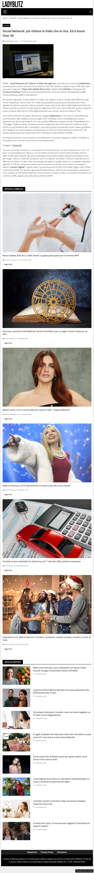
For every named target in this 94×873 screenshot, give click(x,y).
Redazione (32, 852)
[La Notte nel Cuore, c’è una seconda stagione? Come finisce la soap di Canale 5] (16, 831)
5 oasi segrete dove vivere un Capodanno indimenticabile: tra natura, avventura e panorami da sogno (61, 780)
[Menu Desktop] (5, 11)
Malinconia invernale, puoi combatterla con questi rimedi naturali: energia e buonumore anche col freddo (59, 669)
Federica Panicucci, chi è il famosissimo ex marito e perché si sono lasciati (36, 485)
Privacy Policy (47, 852)
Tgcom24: (17, 145)
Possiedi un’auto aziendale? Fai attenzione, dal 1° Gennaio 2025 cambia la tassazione (42, 561)
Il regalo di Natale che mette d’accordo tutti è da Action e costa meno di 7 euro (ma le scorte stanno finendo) (62, 735)
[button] (90, 11)
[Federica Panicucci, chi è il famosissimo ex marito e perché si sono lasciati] (47, 452)
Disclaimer (62, 852)
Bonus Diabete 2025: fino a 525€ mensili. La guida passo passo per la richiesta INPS (41, 255)
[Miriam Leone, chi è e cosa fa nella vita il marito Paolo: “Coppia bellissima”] (47, 377)
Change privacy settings (84, 871)
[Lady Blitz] (13, 4)
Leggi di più (8, 264)
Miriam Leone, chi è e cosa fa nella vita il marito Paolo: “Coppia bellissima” (36, 410)
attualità (6, 25)
